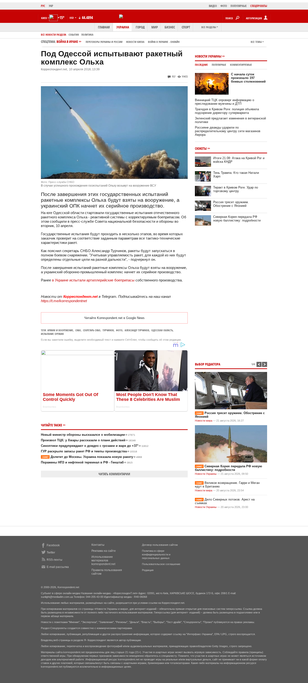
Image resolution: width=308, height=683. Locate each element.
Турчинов (108, 330)
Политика (87, 34)
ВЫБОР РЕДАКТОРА (207, 364)
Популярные (219, 64)
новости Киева (135, 42)
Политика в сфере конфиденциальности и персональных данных (156, 554)
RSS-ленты (54, 559)
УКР (51, 6)
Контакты (97, 544)
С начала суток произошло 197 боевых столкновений (248, 77)
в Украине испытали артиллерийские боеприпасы (93, 280)
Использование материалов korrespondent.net (103, 560)
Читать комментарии (114, 474)
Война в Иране (118, 41)
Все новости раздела (53, 34)
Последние (201, 64)
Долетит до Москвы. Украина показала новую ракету (92, 457)
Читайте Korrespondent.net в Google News (114, 318)
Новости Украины (208, 56)
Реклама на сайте (103, 551)
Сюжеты (201, 148)
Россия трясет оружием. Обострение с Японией (231, 204)
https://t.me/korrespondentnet (64, 301)
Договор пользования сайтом (160, 544)
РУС (43, 6)
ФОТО (223, 6)
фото (119, 330)
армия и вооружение (60, 330)
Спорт (186, 27)
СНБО (78, 330)
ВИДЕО (213, 6)
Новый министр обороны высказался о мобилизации (88, 434)
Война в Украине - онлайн (164, 42)
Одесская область (162, 330)
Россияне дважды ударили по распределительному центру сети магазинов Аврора (227, 131)
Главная (104, 27)
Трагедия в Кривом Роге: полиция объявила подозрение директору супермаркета (227, 111)
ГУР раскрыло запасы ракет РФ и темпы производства (89, 451)
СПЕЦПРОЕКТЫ (258, 6)
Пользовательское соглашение (161, 564)
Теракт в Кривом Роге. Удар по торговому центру (235, 189)
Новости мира (203, 420)
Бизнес (170, 27)
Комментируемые (241, 64)
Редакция (148, 570)
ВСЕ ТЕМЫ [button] (256, 42)
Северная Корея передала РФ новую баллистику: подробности (237, 218)
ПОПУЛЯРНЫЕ (239, 6)
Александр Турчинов (137, 330)
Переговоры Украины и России (104, 42)
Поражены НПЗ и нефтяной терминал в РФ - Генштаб (87, 462)
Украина (122, 27)
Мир (154, 27)
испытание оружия (52, 334)
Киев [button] (44, 18)
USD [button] (72, 18)
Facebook (53, 545)
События (74, 34)
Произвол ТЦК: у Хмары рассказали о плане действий (88, 440)
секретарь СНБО (91, 330)
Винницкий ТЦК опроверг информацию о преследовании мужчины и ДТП (224, 101)
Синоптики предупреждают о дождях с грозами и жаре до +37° (94, 446)
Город (140, 27)
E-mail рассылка (58, 567)
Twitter (51, 552)
